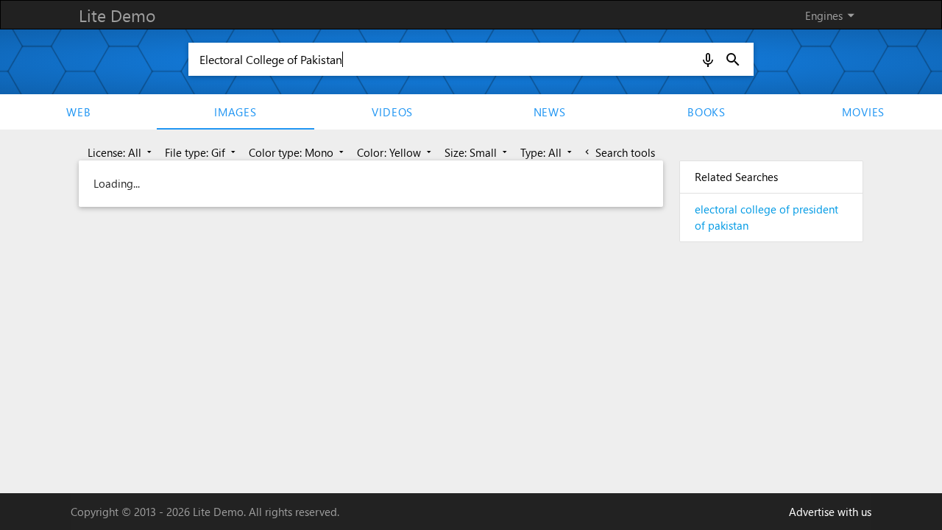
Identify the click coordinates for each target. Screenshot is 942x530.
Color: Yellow (395, 152)
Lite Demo (117, 15)
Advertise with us (830, 511)
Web (78, 112)
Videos (392, 112)
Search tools (618, 152)
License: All (121, 152)
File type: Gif (201, 152)
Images (235, 112)
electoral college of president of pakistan (766, 217)
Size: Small (477, 152)
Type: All (547, 152)
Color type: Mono (298, 152)
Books (706, 112)
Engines (832, 15)
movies (863, 112)
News (550, 112)
